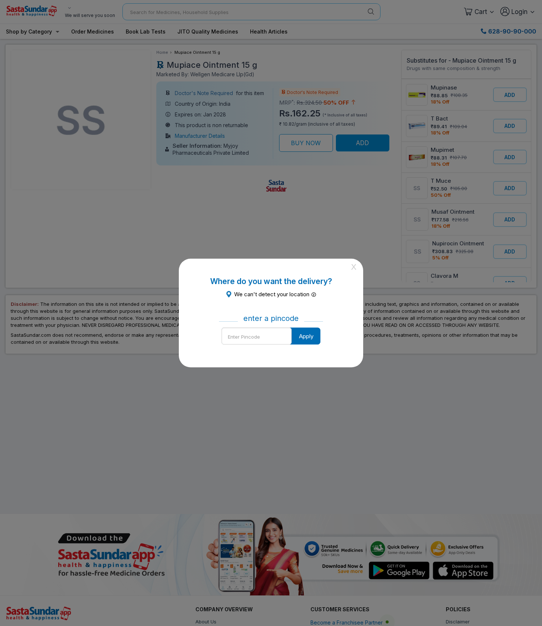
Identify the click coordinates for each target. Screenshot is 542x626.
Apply (306, 336)
